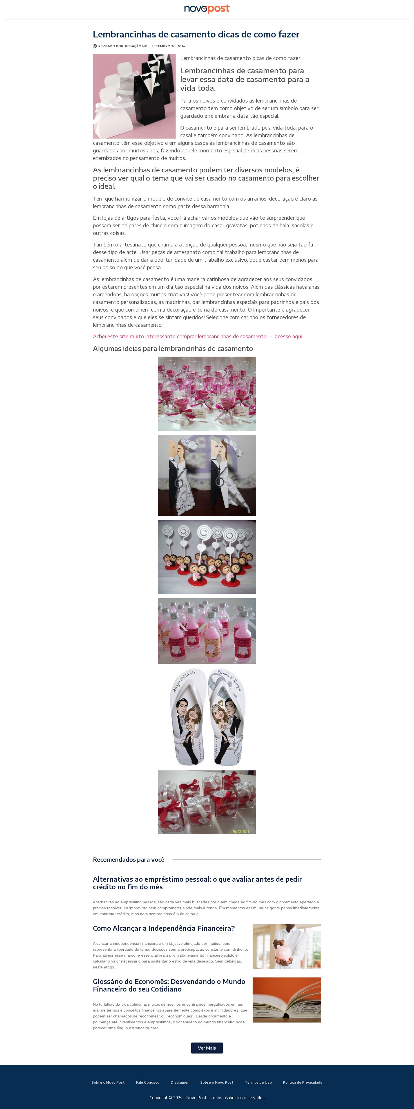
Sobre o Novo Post (108, 1082)
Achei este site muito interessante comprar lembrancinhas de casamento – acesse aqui (197, 336)
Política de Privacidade (302, 1082)
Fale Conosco (147, 1082)
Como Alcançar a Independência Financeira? (164, 928)
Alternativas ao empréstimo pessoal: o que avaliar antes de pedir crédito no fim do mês (197, 883)
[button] (207, 1048)
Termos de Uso (258, 1082)
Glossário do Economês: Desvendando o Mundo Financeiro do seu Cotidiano (169, 985)
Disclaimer (180, 1082)
